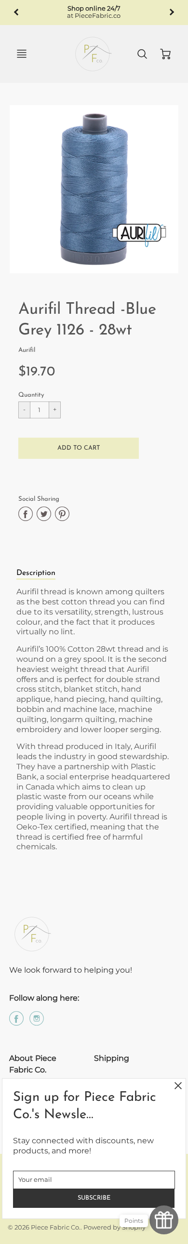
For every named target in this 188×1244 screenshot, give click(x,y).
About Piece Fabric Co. (32, 1064)
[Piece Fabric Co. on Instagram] (36, 1022)
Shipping (111, 1058)
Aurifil (26, 350)
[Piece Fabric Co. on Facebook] (16, 1022)
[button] (78, 448)
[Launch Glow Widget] (163, 1219)
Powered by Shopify (114, 1227)
